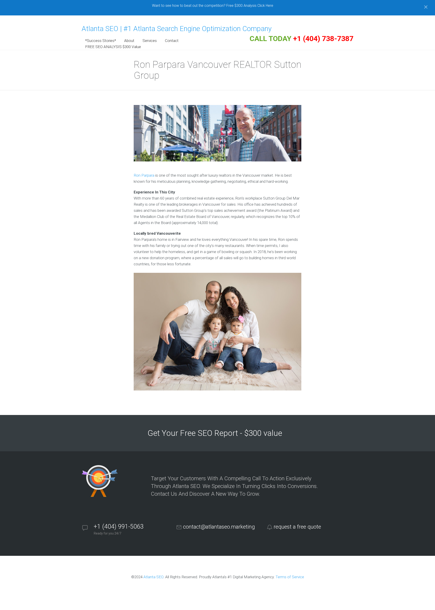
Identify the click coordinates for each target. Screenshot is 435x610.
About (129, 40)
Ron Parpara (144, 175)
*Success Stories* (100, 40)
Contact (172, 40)
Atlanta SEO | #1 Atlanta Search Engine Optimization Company (177, 28)
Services (150, 40)
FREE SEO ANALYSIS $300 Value (113, 46)
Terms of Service (290, 577)
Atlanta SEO (153, 577)
